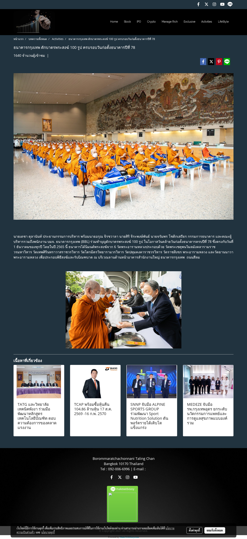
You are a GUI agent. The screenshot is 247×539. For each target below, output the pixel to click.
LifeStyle (223, 21)
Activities (206, 21)
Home (114, 21)
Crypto (151, 21)
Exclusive (189, 21)
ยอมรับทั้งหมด (215, 530)
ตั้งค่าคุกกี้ (194, 530)
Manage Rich (170, 21)
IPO (139, 21)
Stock (127, 21)
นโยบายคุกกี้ (48, 532)
